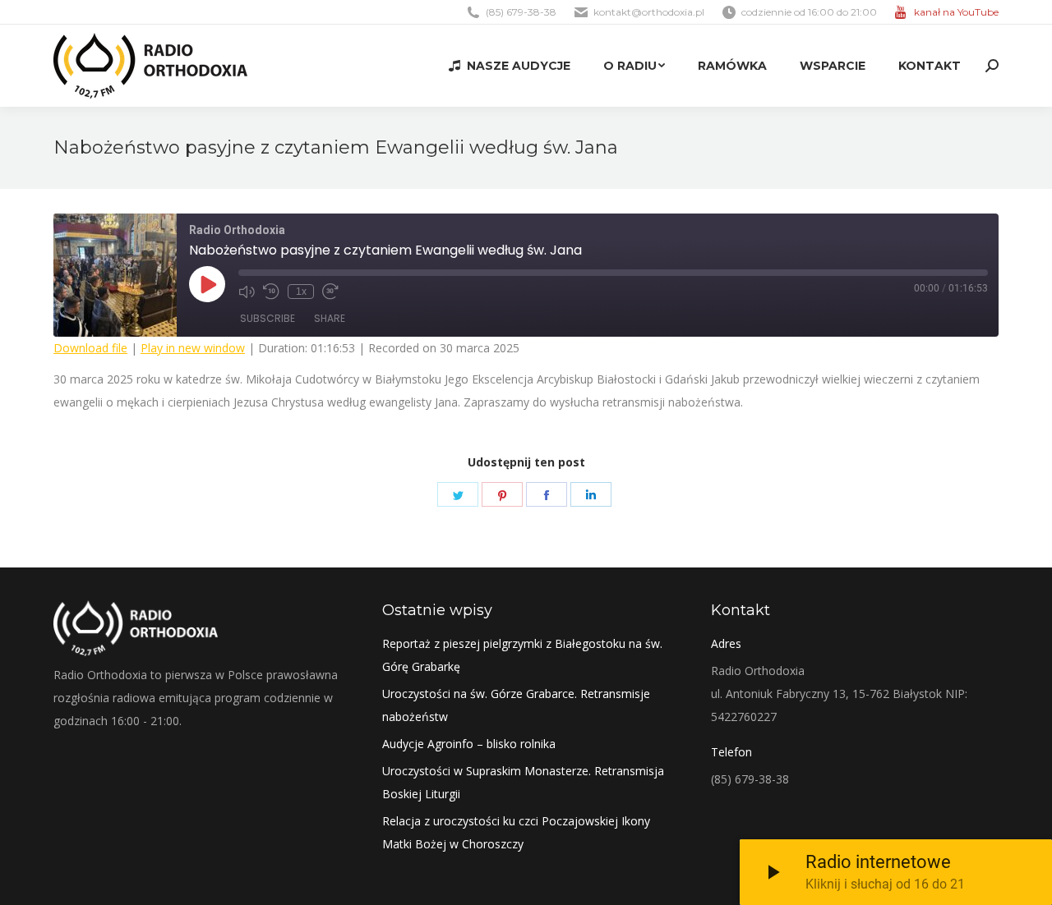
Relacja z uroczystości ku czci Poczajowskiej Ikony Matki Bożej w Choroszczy (516, 832)
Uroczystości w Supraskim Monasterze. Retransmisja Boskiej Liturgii (523, 782)
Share (329, 318)
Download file (90, 348)
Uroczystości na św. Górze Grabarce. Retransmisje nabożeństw (516, 705)
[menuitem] (509, 66)
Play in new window (193, 348)
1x (301, 291)
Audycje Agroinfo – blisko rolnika (469, 743)
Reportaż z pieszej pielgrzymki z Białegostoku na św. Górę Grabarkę (522, 655)
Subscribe (267, 318)
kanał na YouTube (956, 12)
